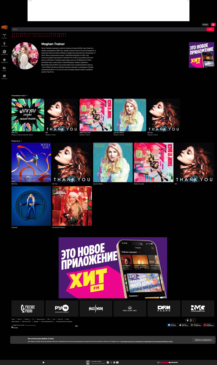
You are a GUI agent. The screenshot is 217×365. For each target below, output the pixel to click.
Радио (13, 319)
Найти (210, 29)
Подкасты (27, 319)
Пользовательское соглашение (64, 321)
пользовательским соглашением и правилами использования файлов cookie (146, 341)
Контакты (60, 319)
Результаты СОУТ (26, 321)
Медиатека (16, 141)
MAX (48, 319)
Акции (67, 319)
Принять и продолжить (203, 340)
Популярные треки (18, 95)
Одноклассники (41, 319)
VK (33, 319)
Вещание (36, 321)
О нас (53, 319)
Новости (19, 319)
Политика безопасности (47, 321)
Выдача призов (15, 321)
